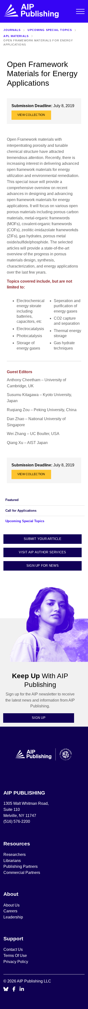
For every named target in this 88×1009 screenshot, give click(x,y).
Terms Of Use (15, 955)
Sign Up (38, 718)
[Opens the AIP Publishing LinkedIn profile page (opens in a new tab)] (22, 989)
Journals (12, 29)
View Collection (31, 114)
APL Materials (16, 36)
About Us (11, 905)
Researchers (14, 854)
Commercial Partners (21, 872)
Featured (12, 500)
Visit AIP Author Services (42, 552)
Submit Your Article (42, 539)
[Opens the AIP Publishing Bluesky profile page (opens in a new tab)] (5, 989)
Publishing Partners (20, 866)
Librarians (12, 861)
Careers (10, 911)
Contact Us (13, 949)
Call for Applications (20, 510)
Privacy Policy (15, 962)
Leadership (13, 917)
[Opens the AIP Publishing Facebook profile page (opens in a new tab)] (14, 989)
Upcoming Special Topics (50, 29)
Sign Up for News (42, 565)
